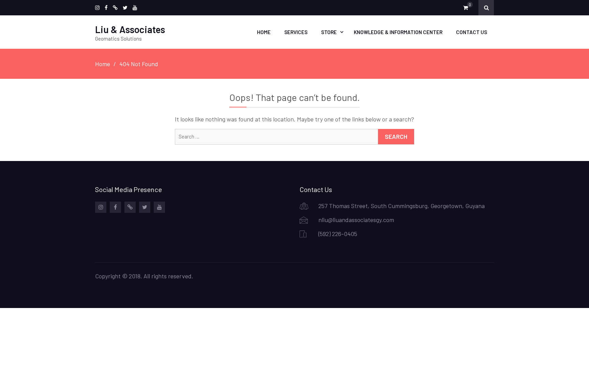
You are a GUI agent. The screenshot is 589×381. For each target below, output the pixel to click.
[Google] (115, 7)
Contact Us (471, 32)
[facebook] (106, 7)
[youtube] (135, 7)
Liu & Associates (130, 29)
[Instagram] (97, 7)
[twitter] (125, 7)
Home (264, 32)
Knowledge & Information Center (398, 32)
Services (295, 32)
